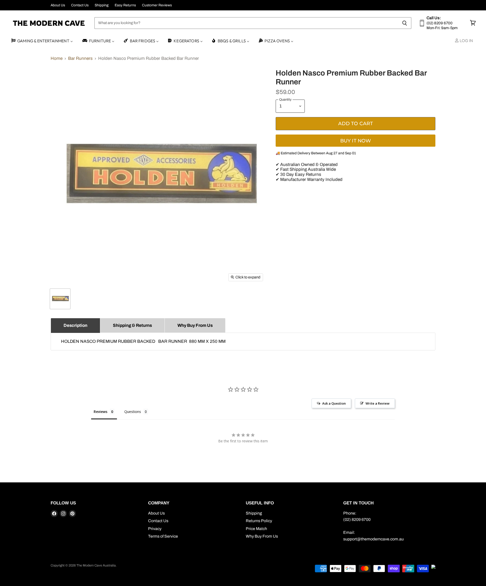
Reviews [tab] (100, 411)
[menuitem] (41, 41)
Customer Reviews (157, 5)
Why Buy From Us (262, 536)
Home (57, 58)
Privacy (154, 528)
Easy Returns (125, 5)
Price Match (256, 528)
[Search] (404, 23)
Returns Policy (259, 521)
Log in (466, 40)
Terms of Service (163, 536)
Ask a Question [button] (334, 403)
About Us (58, 5)
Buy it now (355, 141)
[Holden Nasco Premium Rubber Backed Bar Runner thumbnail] (60, 299)
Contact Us (80, 5)
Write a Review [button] (378, 403)
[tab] (75, 325)
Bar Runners (80, 58)
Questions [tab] (132, 411)
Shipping (102, 5)
